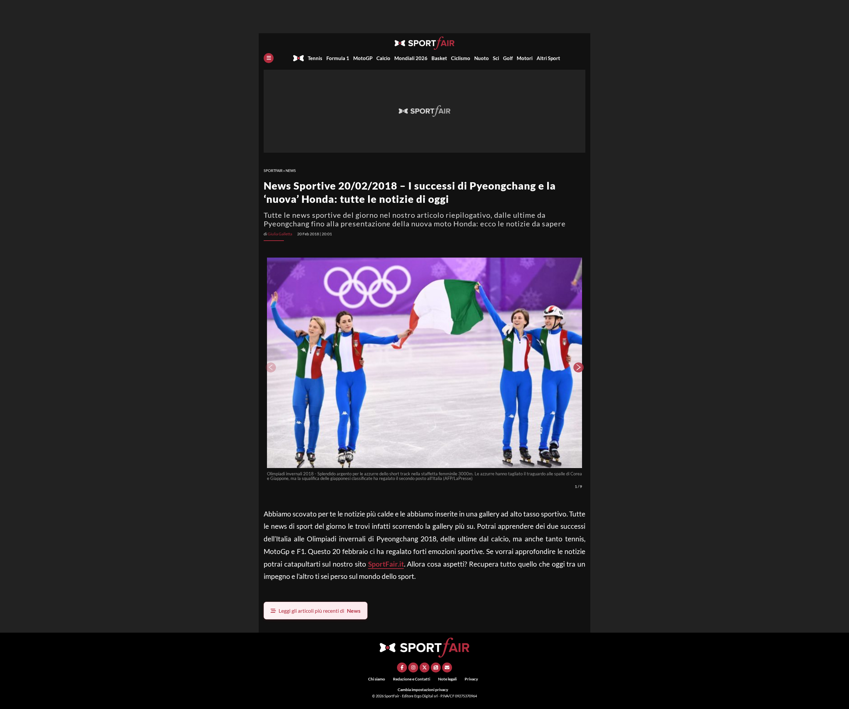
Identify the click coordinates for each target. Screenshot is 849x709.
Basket (439, 58)
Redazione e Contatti (411, 678)
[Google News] (436, 667)
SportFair (273, 170)
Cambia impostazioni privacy (423, 689)
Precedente (270, 367)
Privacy (471, 678)
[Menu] (269, 58)
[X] (424, 667)
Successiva (578, 367)
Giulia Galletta (280, 233)
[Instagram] (413, 667)
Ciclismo (460, 58)
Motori (525, 58)
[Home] (298, 58)
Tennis (315, 58)
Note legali (447, 678)
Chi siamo (376, 678)
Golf (508, 58)
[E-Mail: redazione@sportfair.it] (447, 667)
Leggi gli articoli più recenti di (319, 610)
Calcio (383, 58)
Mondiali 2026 (410, 58)
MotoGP (362, 58)
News (291, 170)
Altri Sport (548, 58)
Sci (496, 58)
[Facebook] (402, 667)
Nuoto (481, 58)
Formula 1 (337, 58)
